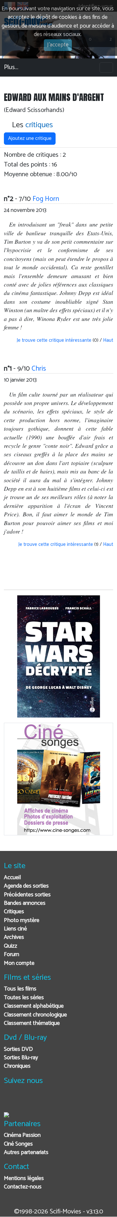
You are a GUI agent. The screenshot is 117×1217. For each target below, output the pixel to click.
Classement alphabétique (34, 1006)
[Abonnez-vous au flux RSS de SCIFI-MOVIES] (58, 1101)
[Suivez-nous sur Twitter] (26, 1101)
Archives (14, 937)
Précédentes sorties (27, 895)
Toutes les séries (24, 997)
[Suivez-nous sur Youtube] (42, 1101)
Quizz (10, 946)
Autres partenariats (26, 1152)
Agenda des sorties (26, 886)
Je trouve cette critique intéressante (53, 340)
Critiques (14, 911)
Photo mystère (21, 920)
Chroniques (17, 1066)
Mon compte (19, 963)
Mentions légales (24, 1178)
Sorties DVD (18, 1049)
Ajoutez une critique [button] (29, 138)
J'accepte (58, 45)
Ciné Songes (18, 1144)
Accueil (12, 877)
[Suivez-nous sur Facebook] (10, 1101)
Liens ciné (15, 929)
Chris (39, 369)
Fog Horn (45, 199)
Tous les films (20, 989)
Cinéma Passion (22, 1135)
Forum (11, 954)
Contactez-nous (23, 1187)
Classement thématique (32, 1023)
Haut (108, 340)
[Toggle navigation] (106, 67)
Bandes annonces (25, 903)
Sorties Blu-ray (21, 1058)
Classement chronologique (35, 1015)
